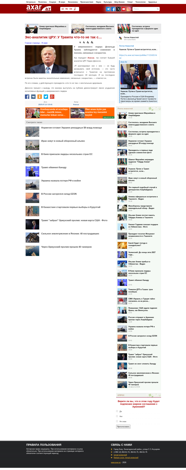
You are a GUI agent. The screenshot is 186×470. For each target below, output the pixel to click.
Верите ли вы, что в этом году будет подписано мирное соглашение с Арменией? (139, 404)
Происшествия (86, 2)
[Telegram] (108, 11)
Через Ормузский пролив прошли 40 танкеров (66, 247)
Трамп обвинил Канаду (53, 167)
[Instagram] (128, 11)
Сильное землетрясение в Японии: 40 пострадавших (70, 233)
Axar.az (91, 58)
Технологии (140, 2)
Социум (52, 2)
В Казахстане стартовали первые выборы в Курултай (70, 207)
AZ (63, 9)
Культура (108, 2)
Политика (42, 2)
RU (66, 9)
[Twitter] (118, 11)
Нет (121, 416)
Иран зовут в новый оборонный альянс (63, 141)
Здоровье (152, 2)
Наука (98, 2)
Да (121, 411)
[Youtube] (123, 11)
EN (71, 9)
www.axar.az (116, 462)
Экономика (73, 2)
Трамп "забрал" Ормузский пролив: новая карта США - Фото (74, 220)
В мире (62, 2)
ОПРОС (121, 395)
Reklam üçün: (126, 458)
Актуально (31, 2)
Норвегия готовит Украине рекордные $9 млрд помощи (71, 128)
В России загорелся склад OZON (59, 194)
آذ (74, 9)
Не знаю (123, 421)
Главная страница (32, 43)
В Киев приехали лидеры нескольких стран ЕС (67, 154)
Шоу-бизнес (119, 2)
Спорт (130, 2)
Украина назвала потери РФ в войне (61, 181)
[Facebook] (113, 11)
